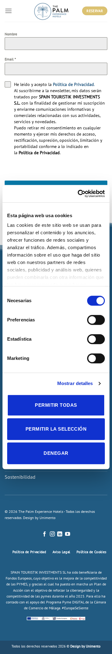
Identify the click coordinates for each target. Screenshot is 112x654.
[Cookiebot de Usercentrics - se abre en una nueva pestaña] (79, 194)
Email (10, 59)
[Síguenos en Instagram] (52, 534)
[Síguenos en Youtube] (67, 534)
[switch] (96, 320)
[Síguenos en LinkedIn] (59, 534)
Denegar (56, 453)
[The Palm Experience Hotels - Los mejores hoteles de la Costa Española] (51, 11)
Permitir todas (56, 405)
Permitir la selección (56, 429)
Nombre (11, 34)
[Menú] (8, 10)
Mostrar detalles (75, 383)
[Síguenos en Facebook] (44, 534)
